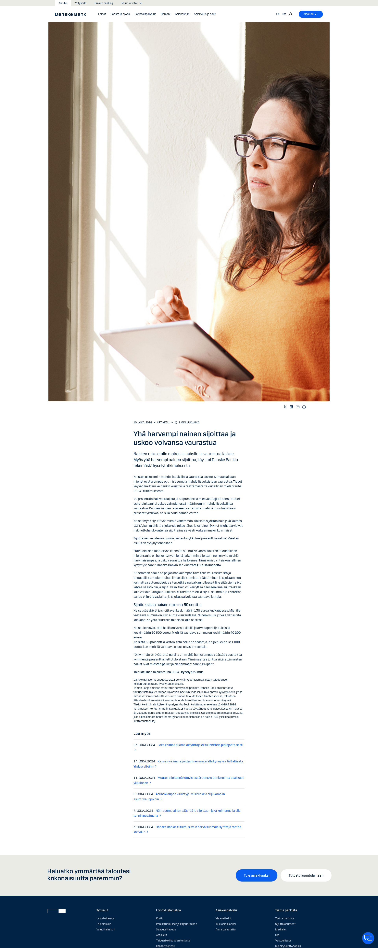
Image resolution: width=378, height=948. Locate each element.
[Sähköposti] (298, 406)
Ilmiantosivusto (165, 946)
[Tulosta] (304, 406)
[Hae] (291, 14)
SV (284, 14)
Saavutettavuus (166, 929)
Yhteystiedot (223, 918)
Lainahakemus (105, 918)
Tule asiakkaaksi (256, 875)
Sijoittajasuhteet (285, 924)
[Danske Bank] (72, 14)
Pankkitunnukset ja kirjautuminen (176, 924)
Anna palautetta (226, 929)
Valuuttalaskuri (105, 929)
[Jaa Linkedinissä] (291, 406)
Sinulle (63, 3)
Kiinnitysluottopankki (288, 946)
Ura (277, 935)
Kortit (159, 918)
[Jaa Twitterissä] (285, 406)
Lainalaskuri (103, 924)
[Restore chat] (368, 938)
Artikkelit (161, 935)
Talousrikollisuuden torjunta (173, 940)
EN (278, 14)
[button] (102, 14)
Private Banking (104, 3)
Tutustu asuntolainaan (306, 875)
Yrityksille (80, 3)
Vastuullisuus (283, 940)
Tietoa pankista (284, 918)
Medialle (280, 929)
